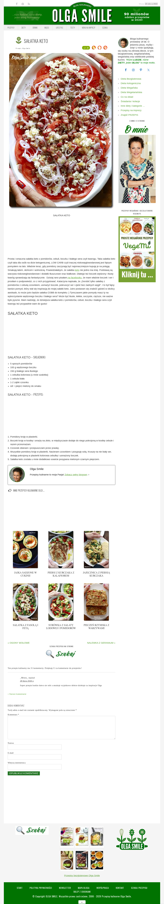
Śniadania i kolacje (130, 101)
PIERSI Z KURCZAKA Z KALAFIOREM (61, 574)
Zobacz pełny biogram (76, 474)
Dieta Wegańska (129, 88)
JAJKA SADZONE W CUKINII (25, 574)
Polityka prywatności (41, 887)
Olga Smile (26, 48)
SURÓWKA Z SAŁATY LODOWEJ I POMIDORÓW (61, 626)
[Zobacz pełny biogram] (88, 475)
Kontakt (120, 887)
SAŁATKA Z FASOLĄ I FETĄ (25, 626)
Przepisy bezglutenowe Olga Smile (82, 875)
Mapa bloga (83, 887)
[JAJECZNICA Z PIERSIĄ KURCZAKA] (96, 568)
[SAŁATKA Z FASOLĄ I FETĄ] (25, 620)
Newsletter (65, 887)
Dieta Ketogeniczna (131, 83)
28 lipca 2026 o (27, 681)
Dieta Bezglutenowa (131, 79)
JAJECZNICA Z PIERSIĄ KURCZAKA (96, 574)
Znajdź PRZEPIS (129, 115)
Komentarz (13, 715)
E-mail (11, 753)
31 (88, 47)
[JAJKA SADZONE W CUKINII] (25, 568)
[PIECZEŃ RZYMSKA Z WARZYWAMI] (96, 620)
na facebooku (74, 277)
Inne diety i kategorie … (133, 106)
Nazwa (11, 743)
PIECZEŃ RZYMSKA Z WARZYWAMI (96, 626)
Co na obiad (127, 97)
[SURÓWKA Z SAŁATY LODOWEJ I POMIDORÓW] (61, 620)
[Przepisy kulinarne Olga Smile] (82, 16)
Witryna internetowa (16, 763)
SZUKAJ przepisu (139, 887)
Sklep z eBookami (82, 891)
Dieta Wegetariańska (131, 92)
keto (77, 270)
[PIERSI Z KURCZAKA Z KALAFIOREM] (61, 568)
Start (20, 887)
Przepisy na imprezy (131, 110)
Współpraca (102, 887)
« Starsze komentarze (17, 694)
